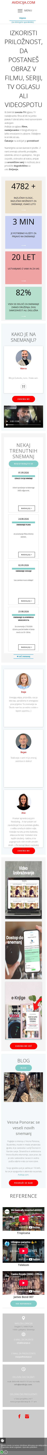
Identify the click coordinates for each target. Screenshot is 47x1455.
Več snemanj (24, 656)
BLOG (24, 1068)
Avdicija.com (23, 1174)
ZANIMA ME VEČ (23, 1046)
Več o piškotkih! (5, 1452)
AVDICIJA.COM (23, 2)
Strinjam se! (1, 1452)
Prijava (22, 18)
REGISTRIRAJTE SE (23, 464)
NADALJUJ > (26, 508)
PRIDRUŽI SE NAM (23, 1183)
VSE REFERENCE (23, 1303)
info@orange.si (23, 1342)
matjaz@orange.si (23, 1356)
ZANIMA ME (23, 399)
